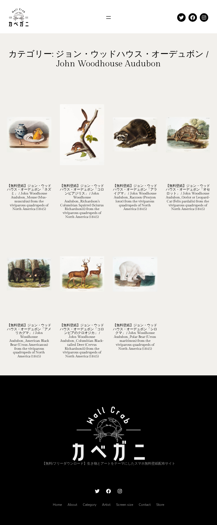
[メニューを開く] (108, 17)
